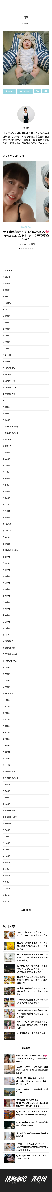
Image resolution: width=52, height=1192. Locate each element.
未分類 (5, 310)
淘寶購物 (6, 752)
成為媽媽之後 (8, 641)
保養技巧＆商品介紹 (10, 427)
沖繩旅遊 (6, 726)
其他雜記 (6, 362)
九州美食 (6, 414)
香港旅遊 (6, 889)
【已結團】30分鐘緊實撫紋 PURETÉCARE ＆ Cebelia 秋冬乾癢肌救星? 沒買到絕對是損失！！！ (32, 1103)
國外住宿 (6, 544)
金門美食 (6, 837)
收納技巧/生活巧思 (10, 661)
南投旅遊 (6, 459)
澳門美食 (6, 336)
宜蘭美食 (6, 602)
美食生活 (6, 284)
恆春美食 (6, 628)
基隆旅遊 (6, 557)
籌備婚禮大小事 (9, 381)
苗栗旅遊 (6, 791)
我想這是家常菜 (9, 648)
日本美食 (6, 687)
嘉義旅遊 (6, 537)
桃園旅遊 (6, 713)
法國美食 (6, 329)
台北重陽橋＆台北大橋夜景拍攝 (31, 1033)
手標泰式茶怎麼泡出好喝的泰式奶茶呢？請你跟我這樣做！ (32, 1001)
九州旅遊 (6, 407)
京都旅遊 (6, 420)
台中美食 (6, 472)
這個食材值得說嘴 (10, 817)
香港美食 (6, 349)
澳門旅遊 (6, 759)
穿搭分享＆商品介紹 (10, 778)
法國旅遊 (6, 739)
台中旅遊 (6, 466)
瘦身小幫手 (7, 765)
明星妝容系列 (8, 694)
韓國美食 (6, 869)
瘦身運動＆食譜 (9, 772)
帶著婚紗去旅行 (9, 368)
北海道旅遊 (7, 440)
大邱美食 (6, 576)
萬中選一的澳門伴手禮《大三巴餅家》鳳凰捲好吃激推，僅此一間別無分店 (32, 946)
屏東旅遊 (6, 609)
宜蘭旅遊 (6, 596)
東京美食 (6, 707)
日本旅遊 (6, 681)
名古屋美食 (7, 531)
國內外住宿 (7, 303)
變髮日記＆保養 (9, 811)
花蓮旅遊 (6, 785)
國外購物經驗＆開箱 (10, 550)
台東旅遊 (6, 498)
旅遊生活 (6, 277)
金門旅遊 (6, 830)
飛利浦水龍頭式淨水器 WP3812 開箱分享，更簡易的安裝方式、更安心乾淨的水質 (32, 957)
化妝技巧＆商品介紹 (10, 433)
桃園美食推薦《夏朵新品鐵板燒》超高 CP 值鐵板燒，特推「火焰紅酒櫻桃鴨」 (32, 980)
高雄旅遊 (6, 895)
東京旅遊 (6, 700)
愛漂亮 (5, 297)
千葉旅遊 (6, 453)
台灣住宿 (6, 511)
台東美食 (6, 505)
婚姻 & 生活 (7, 271)
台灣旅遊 (6, 518)
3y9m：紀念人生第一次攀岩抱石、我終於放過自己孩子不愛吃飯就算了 (32, 1113)
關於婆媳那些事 (9, 394)
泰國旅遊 (6, 746)
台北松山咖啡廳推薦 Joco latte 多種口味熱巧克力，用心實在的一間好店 (32, 991)
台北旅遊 (6, 479)
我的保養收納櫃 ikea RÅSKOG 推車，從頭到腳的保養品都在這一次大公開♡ (32, 1013)
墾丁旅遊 (6, 563)
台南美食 (6, 323)
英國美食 (6, 342)
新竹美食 (6, 674)
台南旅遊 (6, 492)
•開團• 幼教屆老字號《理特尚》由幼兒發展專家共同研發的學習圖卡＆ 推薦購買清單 (32, 1147)
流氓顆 (26, 128)
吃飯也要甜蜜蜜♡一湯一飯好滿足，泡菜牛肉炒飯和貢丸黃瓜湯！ (32, 934)
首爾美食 (6, 882)
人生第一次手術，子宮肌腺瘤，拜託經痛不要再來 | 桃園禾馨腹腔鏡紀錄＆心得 (32, 1069)
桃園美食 (6, 720)
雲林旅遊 (6, 856)
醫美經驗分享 (26, 227)
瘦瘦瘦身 (6, 290)
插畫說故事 (7, 375)
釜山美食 (6, 850)
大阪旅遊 (6, 583)
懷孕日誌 (6, 635)
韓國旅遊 (6, 863)
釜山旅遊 (6, 843)
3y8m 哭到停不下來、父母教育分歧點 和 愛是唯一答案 (32, 1124)
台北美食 (6, 485)
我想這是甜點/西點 (10, 654)
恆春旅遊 (6, 622)
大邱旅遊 (6, 570)
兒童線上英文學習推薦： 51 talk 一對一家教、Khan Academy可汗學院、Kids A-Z (32, 1081)
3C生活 (6, 401)
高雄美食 (6, 902)
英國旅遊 (6, 804)
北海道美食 (7, 446)
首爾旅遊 (6, 876)
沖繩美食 (6, 733)
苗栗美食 (6, 798)
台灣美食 (6, 316)
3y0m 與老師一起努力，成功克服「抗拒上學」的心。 (31, 1157)
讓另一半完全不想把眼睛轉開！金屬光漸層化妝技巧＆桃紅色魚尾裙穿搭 (32, 1024)
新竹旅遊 (6, 668)
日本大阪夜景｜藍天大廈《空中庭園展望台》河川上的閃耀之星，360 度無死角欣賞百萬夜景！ (32, 968)
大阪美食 (6, 589)
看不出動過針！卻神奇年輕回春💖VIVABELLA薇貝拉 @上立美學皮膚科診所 (26, 236)
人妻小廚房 (7, 355)
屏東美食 (6, 615)
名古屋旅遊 (7, 524)
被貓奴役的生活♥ (9, 388)
